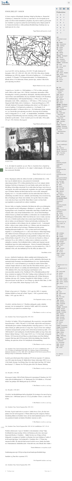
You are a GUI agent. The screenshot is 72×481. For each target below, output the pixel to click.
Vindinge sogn (10, 471)
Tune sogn (47, 471)
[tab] (57, 8)
